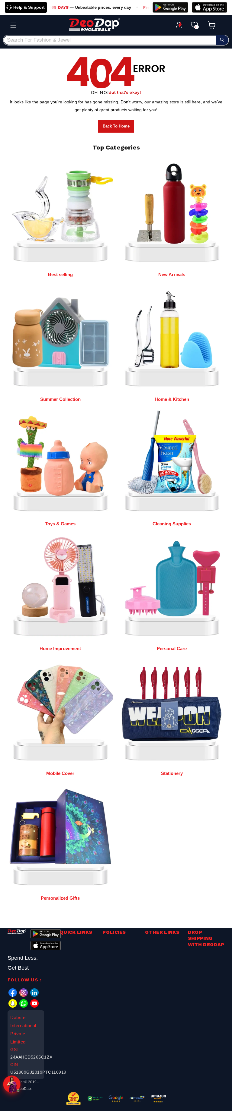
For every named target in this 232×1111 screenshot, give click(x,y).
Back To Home (116, 126)
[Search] (222, 40)
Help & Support (29, 7)
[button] (13, 25)
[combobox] (116, 40)
